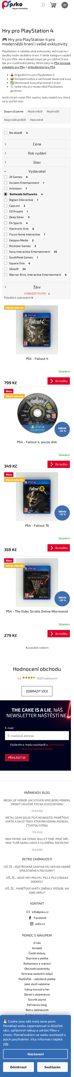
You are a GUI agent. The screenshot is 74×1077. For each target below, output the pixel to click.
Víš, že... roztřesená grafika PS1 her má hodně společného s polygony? (37, 868)
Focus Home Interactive (27, 234)
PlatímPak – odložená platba (37, 979)
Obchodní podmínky (37, 968)
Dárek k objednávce (37, 994)
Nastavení (36, 1054)
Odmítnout (18, 1067)
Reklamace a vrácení (37, 963)
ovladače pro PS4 (13, 67)
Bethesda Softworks (26, 194)
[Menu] (65, 5)
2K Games (18, 176)
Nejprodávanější (15, 119)
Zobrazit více (37, 691)
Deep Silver (19, 217)
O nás (37, 942)
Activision (18, 188)
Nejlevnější (35, 111)
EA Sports (18, 223)
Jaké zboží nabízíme (37, 984)
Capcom (17, 205)
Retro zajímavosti (37, 1010)
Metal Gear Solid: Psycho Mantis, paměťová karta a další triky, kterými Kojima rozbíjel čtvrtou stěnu (37, 821)
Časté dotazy (37, 953)
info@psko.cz (40, 912)
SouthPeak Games (23, 257)
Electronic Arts (21, 228)
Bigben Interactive (23, 199)
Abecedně (36, 119)
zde (5, 1043)
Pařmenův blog (37, 1004)
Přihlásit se (17, 757)
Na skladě (18, 132)
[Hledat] (43, 5)
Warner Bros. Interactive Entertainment (38, 274)
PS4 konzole (62, 63)
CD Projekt (18, 211)
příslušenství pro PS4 (41, 67)
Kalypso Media (21, 240)
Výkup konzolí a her (37, 989)
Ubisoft (17, 269)
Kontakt (37, 948)
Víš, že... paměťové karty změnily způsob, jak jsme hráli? (37, 890)
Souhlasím (52, 1067)
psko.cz (40, 923)
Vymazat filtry (35, 293)
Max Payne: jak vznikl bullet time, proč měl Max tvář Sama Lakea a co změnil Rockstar (37, 840)
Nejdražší (53, 111)
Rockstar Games (22, 246)
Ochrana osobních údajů (37, 973)
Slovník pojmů (37, 999)
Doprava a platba (37, 958)
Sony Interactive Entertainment (33, 251)
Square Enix (19, 263)
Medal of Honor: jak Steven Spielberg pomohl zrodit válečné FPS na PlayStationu (37, 802)
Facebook (40, 917)
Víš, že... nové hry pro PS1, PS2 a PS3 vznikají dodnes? (37, 879)
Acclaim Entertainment (26, 182)
